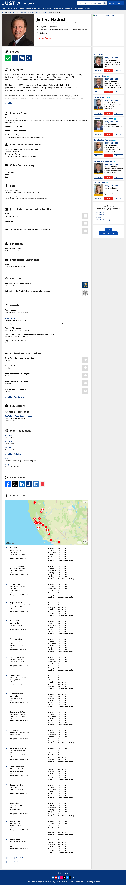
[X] (70, 877)
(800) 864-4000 (111, 79)
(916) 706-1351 (111, 100)
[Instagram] (61, 877)
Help (58, 882)
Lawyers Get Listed (108, 233)
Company (51, 882)
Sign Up (119, 3)
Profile (118, 70)
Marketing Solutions (82, 8)
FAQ (108, 229)
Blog (7, 458)
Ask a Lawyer (19, 8)
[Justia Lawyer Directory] (11, 3)
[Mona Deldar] (98, 189)
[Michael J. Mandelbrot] (98, 125)
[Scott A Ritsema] (98, 61)
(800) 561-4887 (111, 57)
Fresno (98, 217)
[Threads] (64, 877)
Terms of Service (67, 882)
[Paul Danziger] (98, 83)
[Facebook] (59, 877)
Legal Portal (42, 882)
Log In (111, 3)
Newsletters (69, 8)
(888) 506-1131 (111, 164)
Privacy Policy (79, 882)
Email (108, 70)
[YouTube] (56, 877)
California (23, 12)
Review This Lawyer (46, 38)
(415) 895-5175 (111, 121)
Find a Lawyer (7, 8)
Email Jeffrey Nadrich (17, 858)
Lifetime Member (12, 318)
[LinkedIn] (53, 877)
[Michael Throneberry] (98, 168)
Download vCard (16, 862)
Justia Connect (31, 882)
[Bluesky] (67, 877)
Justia (4, 12)
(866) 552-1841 (111, 143)
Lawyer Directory (12, 12)
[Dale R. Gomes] (98, 104)
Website (8, 435)
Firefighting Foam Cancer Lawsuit (18, 416)
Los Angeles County (34, 12)
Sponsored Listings (108, 50)
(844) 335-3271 (111, 185)
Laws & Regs (58, 8)
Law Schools (46, 8)
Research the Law (33, 8)
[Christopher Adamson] (98, 146)
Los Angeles (46, 12)
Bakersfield (100, 215)
